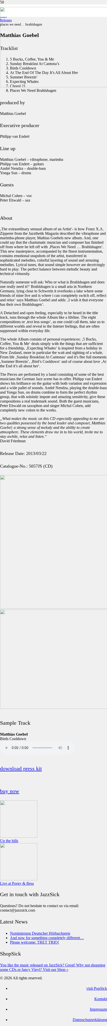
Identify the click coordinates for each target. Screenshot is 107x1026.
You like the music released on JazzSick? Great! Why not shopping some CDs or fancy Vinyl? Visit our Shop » (52, 967)
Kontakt (100, 999)
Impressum (98, 1009)
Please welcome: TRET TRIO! (34, 942)
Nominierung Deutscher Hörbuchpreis (40, 933)
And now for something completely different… (47, 938)
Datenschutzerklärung (90, 1020)
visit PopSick (96, 988)
